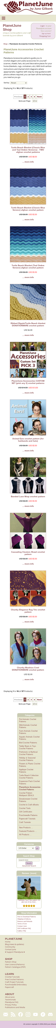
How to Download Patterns (26, 917)
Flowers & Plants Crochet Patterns (29, 765)
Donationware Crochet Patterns (28, 800)
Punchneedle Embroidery (16, 984)
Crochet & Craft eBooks (29, 805)
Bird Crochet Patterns (28, 743)
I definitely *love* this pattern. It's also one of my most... (29, 901)
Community (10, 947)
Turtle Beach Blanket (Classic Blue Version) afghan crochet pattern (28, 209)
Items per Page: (25, 101)
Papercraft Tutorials (27, 819)
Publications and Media (15, 1007)
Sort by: (6, 83)
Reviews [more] (29, 873)
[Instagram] (28, 1014)
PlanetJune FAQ (11, 1002)
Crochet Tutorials (12, 977)
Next (39, 96)
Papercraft (9, 987)
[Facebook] (20, 1014)
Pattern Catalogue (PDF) (15, 967)
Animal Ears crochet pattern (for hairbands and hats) (28, 439)
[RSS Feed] (13, 1014)
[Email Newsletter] (5, 1014)
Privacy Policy (11, 1004)
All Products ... (25, 834)
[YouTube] (35, 1014)
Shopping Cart (45, 36)
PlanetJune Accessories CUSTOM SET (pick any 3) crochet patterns (28, 382)
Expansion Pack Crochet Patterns (29, 782)
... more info (28, 161)
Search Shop (29, 856)
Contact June (22, 926)
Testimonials (10, 999)
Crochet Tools (25, 808)
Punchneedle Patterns (28, 815)
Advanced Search (29, 866)
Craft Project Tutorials (14, 982)
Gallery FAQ (21, 931)
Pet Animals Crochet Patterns (27, 720)
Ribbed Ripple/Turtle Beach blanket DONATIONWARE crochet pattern (28, 324)
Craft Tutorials (25, 822)
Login (42, 26)
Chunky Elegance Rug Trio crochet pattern (28, 611)
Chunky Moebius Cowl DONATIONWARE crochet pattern (28, 668)
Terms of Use (22, 924)
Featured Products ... (28, 831)
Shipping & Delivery (24, 919)
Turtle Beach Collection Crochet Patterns (28, 776)
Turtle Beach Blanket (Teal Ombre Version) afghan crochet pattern (28, 266)
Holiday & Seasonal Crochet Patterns (27, 759)
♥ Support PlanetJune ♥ (15, 952)
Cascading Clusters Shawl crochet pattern (28, 553)
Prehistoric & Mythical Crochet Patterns (28, 753)
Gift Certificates (25, 812)
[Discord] (50, 1014)
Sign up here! (46, 33)
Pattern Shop (10, 962)
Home (7, 941)
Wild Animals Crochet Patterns (28, 726)
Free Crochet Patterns (14, 979)
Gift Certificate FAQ (24, 928)
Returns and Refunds (24, 921)
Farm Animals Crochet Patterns (28, 732)
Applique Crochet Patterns (26, 770)
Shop (5, 44)
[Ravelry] (43, 1014)
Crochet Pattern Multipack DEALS (26, 794)
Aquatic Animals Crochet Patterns (29, 738)
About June (10, 997)
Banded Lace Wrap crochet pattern (28, 496)
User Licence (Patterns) (15, 964)
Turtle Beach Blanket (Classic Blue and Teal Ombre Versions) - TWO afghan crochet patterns (28, 149)
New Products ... (26, 827)
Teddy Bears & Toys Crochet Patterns (27, 747)
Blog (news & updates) (14, 944)
